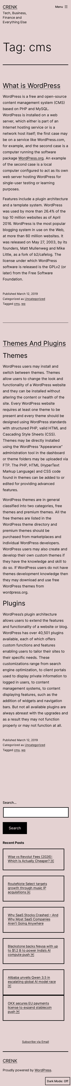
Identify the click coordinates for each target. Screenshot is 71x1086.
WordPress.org (31, 158)
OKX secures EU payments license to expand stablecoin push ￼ (30, 1007)
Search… (10, 802)
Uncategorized (35, 299)
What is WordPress (31, 86)
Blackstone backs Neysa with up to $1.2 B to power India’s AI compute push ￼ (33, 950)
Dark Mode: (55, 1081)
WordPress (43, 1070)
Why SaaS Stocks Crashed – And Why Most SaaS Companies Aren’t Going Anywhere (33, 919)
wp (23, 304)
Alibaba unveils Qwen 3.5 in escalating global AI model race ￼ (32, 982)
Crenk (10, 7)
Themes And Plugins (34, 343)
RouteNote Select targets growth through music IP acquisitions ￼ (27, 888)
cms (17, 304)
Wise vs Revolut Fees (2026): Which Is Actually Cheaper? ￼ (31, 859)
